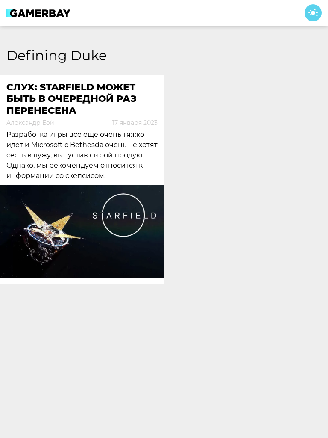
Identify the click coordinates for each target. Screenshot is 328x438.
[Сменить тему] (313, 12)
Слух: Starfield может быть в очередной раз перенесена (71, 98)
